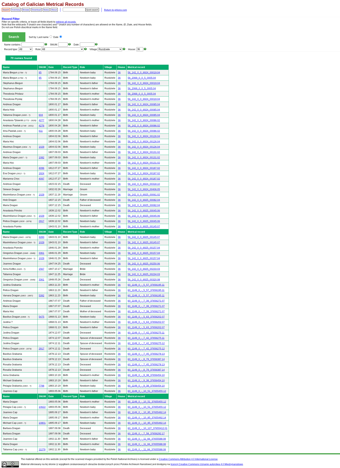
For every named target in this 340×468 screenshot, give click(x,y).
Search (6, 10)
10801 (42, 423)
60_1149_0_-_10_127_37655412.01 (147, 428)
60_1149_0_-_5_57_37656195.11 (146, 285)
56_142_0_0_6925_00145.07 (144, 226)
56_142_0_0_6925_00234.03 (144, 274)
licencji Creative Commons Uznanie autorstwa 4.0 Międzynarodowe (207, 464)
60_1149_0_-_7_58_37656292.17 (146, 433)
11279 (42, 449)
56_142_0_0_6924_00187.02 (144, 168)
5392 (41, 295)
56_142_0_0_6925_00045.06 (144, 210)
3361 (41, 253)
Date (55, 37)
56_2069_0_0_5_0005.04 (142, 77)
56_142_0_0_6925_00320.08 (144, 279)
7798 (41, 385)
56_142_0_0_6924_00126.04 (144, 136)
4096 (41, 168)
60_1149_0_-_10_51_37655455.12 (147, 391)
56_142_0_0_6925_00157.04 (144, 247)
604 (41, 115)
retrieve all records (66, 21)
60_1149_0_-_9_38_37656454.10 (146, 375)
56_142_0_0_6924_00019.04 (144, 72)
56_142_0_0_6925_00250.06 (144, 263)
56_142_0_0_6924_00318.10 (144, 184)
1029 (41, 147)
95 (40, 72)
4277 (41, 120)
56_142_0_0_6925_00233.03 (144, 269)
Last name (43, 37)
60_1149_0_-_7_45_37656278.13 (146, 354)
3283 (41, 237)
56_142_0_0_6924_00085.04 (144, 104)
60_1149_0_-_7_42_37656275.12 (146, 343)
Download (36, 10)
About (54, 10)
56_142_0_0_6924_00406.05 (144, 189)
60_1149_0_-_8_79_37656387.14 (146, 359)
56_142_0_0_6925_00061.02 (144, 194)
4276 (41, 125)
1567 (41, 269)
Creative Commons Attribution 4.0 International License (188, 459)
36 (119, 72)
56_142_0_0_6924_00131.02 (144, 152)
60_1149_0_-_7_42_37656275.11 (146, 332)
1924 (41, 173)
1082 (41, 157)
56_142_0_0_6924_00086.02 (144, 120)
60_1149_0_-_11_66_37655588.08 (147, 439)
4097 (41, 178)
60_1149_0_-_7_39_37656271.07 (146, 300)
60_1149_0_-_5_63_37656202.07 (146, 316)
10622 (42, 407)
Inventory (16, 10)
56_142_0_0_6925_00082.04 (144, 200)
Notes (46, 10)
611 (41, 131)
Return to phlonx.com (115, 10)
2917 (41, 221)
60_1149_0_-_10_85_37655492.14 (147, 412)
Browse (26, 10)
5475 (41, 316)
